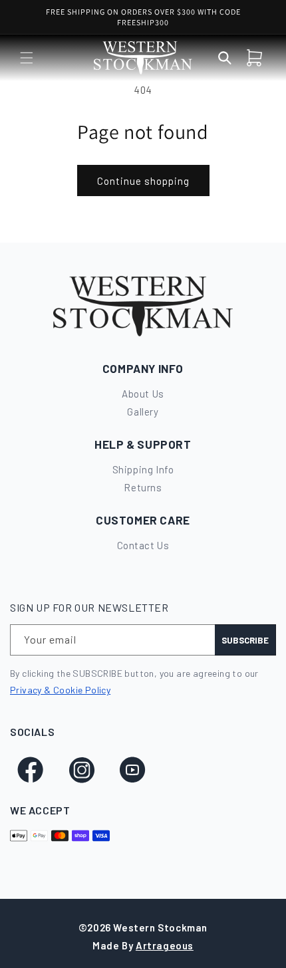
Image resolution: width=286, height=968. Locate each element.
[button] (26, 57)
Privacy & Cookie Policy (60, 689)
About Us (143, 394)
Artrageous (165, 945)
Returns (143, 487)
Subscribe (245, 640)
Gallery (142, 412)
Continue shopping (143, 181)
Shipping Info (143, 469)
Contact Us (143, 545)
